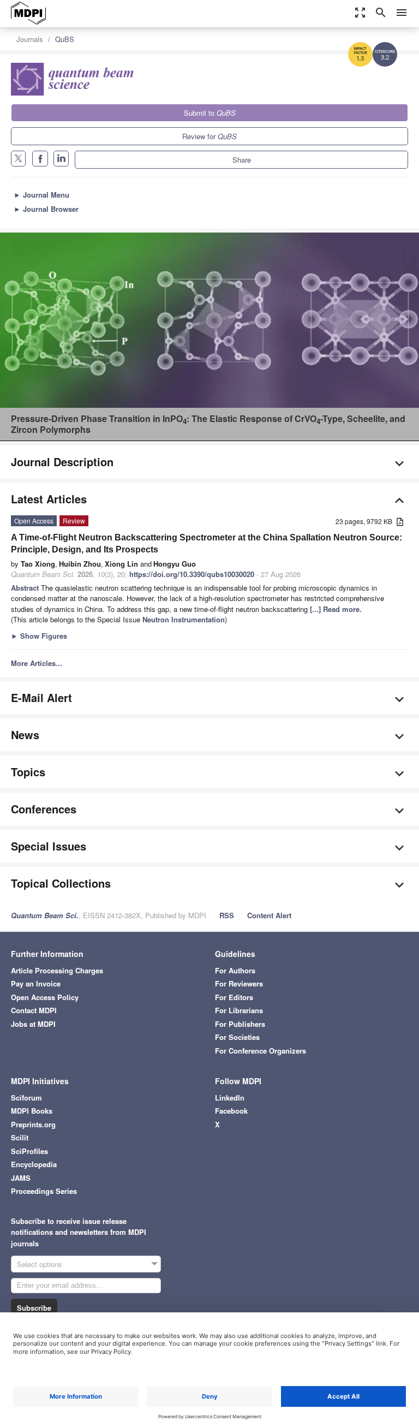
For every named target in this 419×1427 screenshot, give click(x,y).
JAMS (21, 1178)
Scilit (19, 1137)
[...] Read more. (336, 609)
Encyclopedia (34, 1164)
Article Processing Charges (57, 970)
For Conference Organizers (260, 1050)
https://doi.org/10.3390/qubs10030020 (191, 574)
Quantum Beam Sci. (45, 915)
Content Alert (269, 915)
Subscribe (34, 1308)
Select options (39, 1264)
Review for (209, 136)
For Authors (235, 970)
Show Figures (39, 636)
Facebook (231, 1110)
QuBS (64, 39)
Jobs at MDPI (33, 1024)
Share (241, 159)
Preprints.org (33, 1124)
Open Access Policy (45, 997)
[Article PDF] (400, 522)
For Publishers (240, 1024)
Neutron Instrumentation (183, 619)
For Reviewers (239, 983)
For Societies (237, 1037)
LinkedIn (229, 1097)
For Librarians (239, 1010)
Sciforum (26, 1097)
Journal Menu (41, 194)
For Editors (234, 997)
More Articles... (36, 663)
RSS (226, 915)
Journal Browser (46, 209)
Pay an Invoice (36, 983)
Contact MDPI (34, 1010)
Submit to (210, 113)
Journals (29, 39)
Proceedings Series (44, 1191)
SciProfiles (29, 1151)
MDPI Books (31, 1110)
